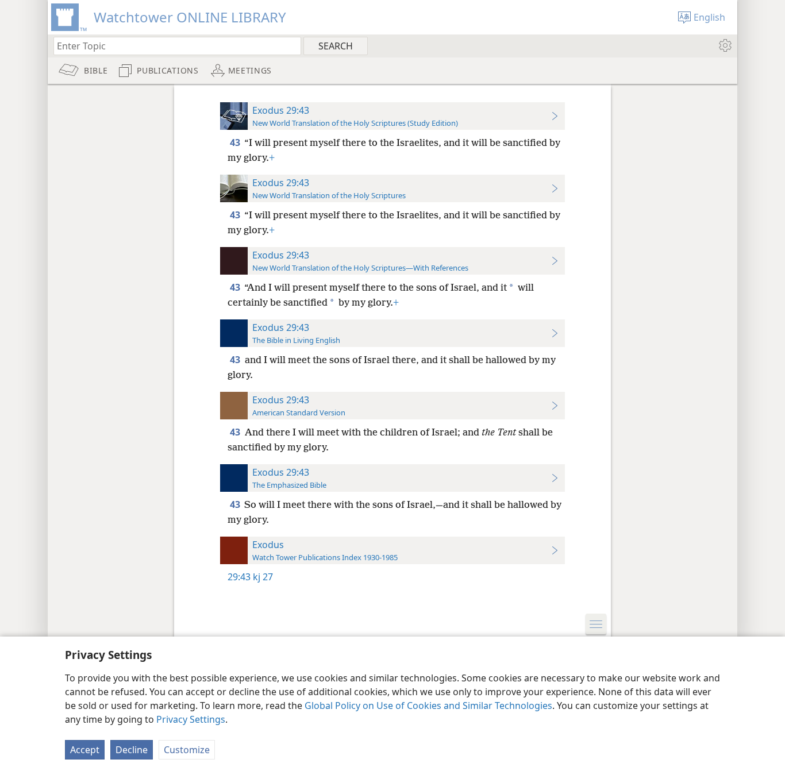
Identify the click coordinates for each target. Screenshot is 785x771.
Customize (187, 749)
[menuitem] (724, 45)
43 (236, 142)
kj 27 (263, 576)
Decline (132, 749)
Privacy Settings (190, 719)
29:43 (239, 576)
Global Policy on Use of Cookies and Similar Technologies (428, 705)
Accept (84, 749)
